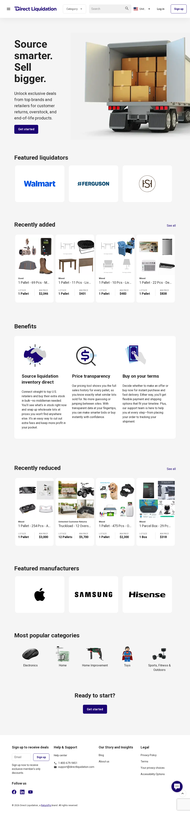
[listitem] (117, 756)
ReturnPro (46, 805)
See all (171, 225)
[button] (8, 9)
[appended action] (127, 8)
